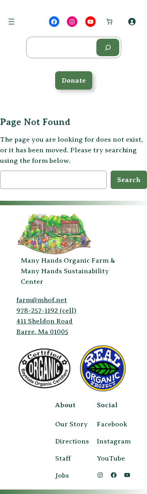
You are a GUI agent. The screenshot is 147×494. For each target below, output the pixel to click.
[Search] (107, 47)
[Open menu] (11, 21)
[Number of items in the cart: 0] (109, 21)
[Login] (131, 21)
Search (128, 180)
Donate (74, 80)
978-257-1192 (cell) (46, 310)
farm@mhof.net (41, 300)
